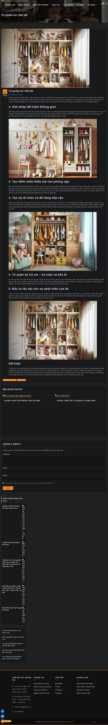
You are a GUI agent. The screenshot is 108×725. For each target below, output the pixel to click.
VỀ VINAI (92, 5)
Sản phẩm (59, 683)
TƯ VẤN (80, 5)
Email (5, 475)
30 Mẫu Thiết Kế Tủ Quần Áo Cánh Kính (76, 401)
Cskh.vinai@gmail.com (22, 707)
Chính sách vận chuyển (42, 686)
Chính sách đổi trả (40, 690)
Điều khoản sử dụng (41, 683)
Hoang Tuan (15, 94)
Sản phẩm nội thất (9, 380)
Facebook (58, 690)
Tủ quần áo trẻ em (21, 91)
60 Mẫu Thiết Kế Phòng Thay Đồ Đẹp (22, 401)
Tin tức (57, 686)
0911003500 (19, 711)
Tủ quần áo (21, 380)
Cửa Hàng (68, 5)
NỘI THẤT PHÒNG (41, 5)
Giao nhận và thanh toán (86, 686)
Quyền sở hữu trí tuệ (41, 693)
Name (5, 468)
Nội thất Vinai (69, 721)
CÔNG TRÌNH (23, 5)
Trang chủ (10, 5)
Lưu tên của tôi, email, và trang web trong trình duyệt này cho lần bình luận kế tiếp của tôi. (29, 483)
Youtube (58, 693)
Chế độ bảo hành (83, 690)
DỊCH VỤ (56, 5)
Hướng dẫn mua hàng (85, 683)
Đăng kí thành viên (84, 693)
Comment (6, 454)
